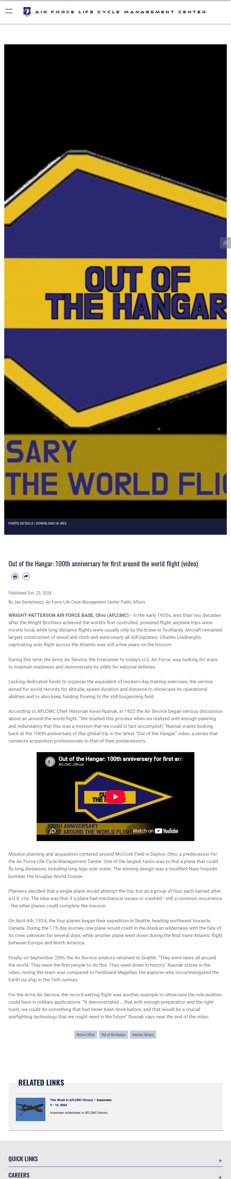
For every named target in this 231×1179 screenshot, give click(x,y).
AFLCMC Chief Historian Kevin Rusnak (77, 711)
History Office (86, 1034)
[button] (9, 12)
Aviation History (143, 1034)
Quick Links (23, 1158)
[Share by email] (26, 576)
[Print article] (15, 576)
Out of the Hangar (113, 1034)
